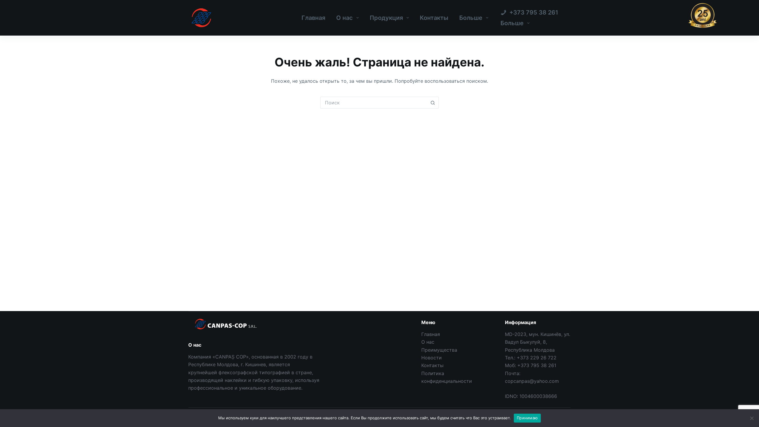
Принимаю (527, 417)
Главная (313, 17)
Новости (431, 358)
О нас (344, 17)
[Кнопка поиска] (433, 103)
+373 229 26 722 (537, 358)
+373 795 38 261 (536, 365)
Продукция (386, 17)
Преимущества (439, 350)
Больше (470, 17)
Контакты (434, 17)
